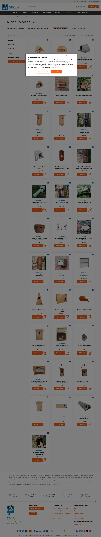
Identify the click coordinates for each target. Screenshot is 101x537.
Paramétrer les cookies (43, 71)
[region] (51, 65)
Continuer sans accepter (70, 55)
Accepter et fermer (56, 71)
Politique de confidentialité (52, 67)
